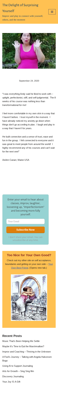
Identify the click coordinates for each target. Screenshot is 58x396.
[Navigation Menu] (52, 11)
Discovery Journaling (13, 376)
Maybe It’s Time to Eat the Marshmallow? (23, 346)
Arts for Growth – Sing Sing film (18, 371)
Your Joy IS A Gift (11, 381)
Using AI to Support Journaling (17, 366)
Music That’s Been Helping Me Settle (21, 341)
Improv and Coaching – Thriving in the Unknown (26, 351)
